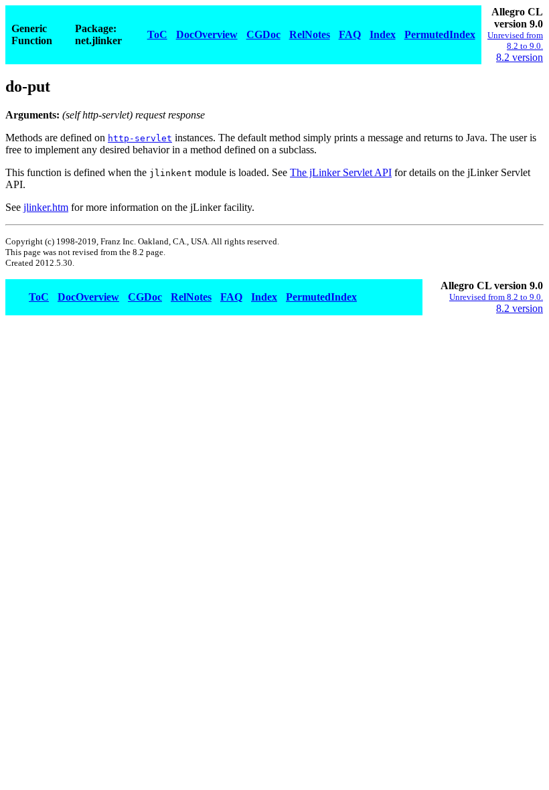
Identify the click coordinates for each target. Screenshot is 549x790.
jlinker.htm (45, 207)
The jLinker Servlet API (341, 172)
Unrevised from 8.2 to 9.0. (515, 40)
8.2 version (519, 57)
